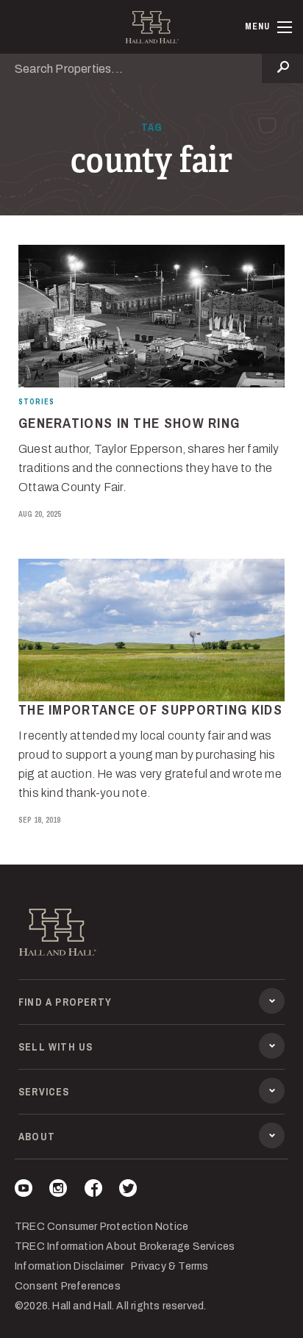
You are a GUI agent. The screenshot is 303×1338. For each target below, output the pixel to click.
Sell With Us (55, 1046)
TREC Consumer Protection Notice (101, 1226)
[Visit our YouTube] (23, 1190)
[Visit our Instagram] (58, 1190)
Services (44, 1091)
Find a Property (65, 1002)
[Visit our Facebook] (93, 1190)
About (36, 1136)
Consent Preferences (68, 1286)
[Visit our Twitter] (128, 1190)
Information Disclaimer (69, 1266)
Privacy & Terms (169, 1266)
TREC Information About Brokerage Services (125, 1246)
